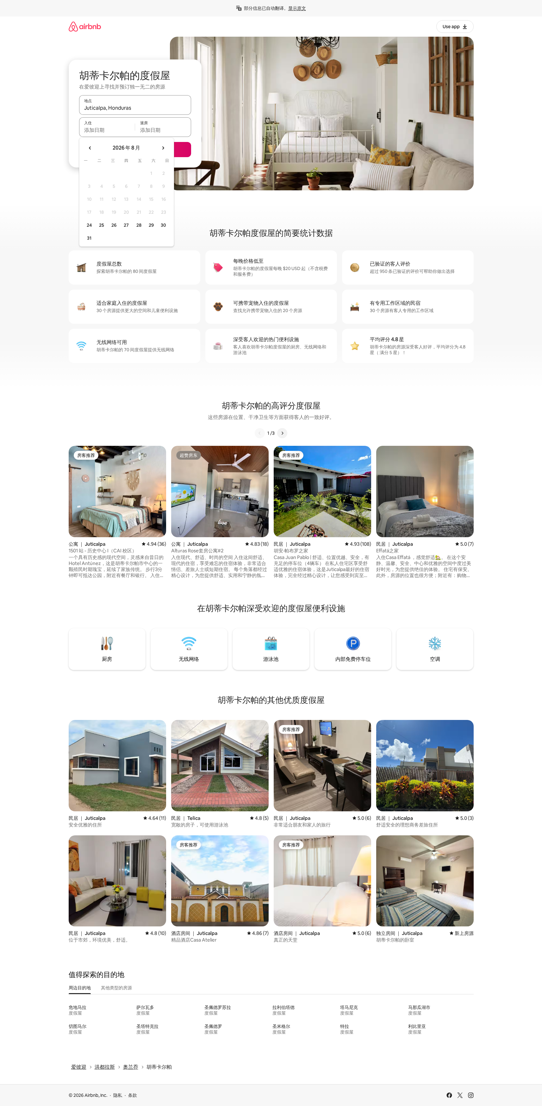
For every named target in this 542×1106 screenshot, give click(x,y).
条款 (132, 1095)
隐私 (117, 1095)
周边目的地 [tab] (80, 988)
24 (89, 225)
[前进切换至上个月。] (90, 148)
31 (89, 238)
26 (113, 225)
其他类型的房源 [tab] (116, 988)
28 (138, 225)
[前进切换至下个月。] (163, 148)
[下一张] (282, 433)
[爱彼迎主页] (85, 26)
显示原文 (297, 8)
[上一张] (260, 433)
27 (126, 225)
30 (163, 225)
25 (101, 225)
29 (151, 225)
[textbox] (107, 130)
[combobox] (135, 108)
